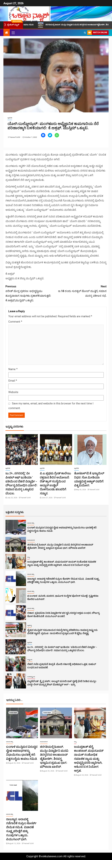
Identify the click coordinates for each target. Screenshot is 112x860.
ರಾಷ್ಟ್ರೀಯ (29, 659)
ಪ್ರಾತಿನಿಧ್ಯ (29, 625)
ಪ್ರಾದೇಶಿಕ (10, 118)
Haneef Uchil (15, 137)
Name (12, 369)
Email (12, 380)
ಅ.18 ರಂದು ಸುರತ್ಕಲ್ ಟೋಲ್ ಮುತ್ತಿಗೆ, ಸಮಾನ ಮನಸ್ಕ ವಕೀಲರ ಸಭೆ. (82, 291)
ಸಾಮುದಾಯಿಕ (31, 540)
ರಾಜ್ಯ (28, 557)
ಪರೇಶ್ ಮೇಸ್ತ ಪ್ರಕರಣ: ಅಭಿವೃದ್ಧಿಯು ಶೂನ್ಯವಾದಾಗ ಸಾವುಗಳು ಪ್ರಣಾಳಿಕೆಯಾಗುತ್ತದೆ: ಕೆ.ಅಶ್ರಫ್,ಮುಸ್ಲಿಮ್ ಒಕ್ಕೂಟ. (28, 293)
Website (13, 392)
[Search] (85, 32)
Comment (15, 321)
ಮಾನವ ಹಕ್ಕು (30, 523)
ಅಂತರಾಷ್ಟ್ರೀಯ (31, 676)
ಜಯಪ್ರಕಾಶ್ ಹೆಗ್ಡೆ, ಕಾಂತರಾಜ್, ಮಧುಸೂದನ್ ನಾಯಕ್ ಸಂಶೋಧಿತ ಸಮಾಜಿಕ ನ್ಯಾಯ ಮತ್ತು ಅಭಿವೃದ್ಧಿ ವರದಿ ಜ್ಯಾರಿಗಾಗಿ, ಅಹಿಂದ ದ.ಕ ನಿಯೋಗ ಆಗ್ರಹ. (88, 758)
